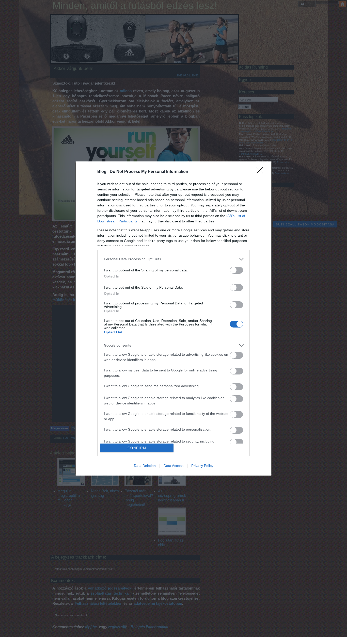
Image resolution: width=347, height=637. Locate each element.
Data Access (173, 466)
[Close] (261, 172)
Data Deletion (145, 466)
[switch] (236, 270)
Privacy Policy (202, 466)
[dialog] (173, 318)
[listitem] (173, 259)
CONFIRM (137, 448)
